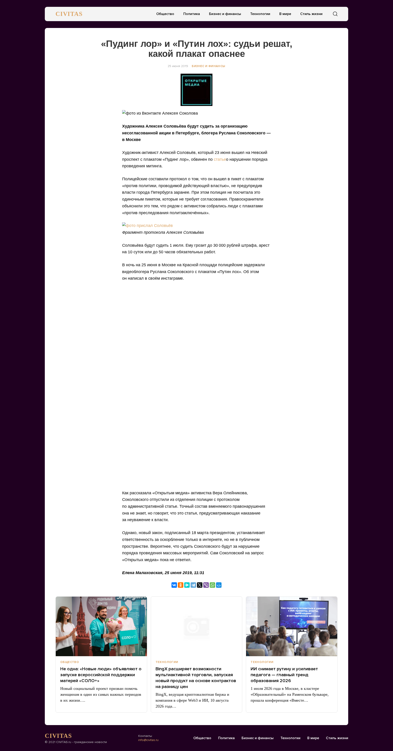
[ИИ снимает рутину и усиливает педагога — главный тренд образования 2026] (291, 626)
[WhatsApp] (212, 585)
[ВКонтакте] (174, 585)
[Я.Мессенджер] (187, 585)
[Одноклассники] (180, 585)
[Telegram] (193, 585)
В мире (285, 14)
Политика (191, 14)
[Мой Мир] (219, 585)
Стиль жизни (311, 14)
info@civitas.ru (148, 740)
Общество (165, 14)
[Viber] (206, 585)
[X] (199, 585)
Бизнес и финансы (225, 14)
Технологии (260, 14)
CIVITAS (69, 13)
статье (220, 159)
